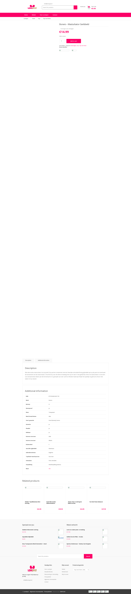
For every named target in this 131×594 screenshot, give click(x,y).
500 (49, 468)
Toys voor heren (82, 45)
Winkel (34, 15)
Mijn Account (65, 574)
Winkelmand (65, 571)
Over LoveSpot (44, 15)
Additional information (43, 360)
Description (28, 360)
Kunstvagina (73, 45)
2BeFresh (62, 591)
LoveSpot (26, 18)
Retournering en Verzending (51, 574)
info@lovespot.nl (28, 580)
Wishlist (82, 6)
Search (88, 556)
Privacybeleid (48, 577)
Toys (78, 45)
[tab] (28, 360)
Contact (55, 15)
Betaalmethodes (49, 571)
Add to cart (73, 41)
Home (26, 15)
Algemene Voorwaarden (50, 579)
